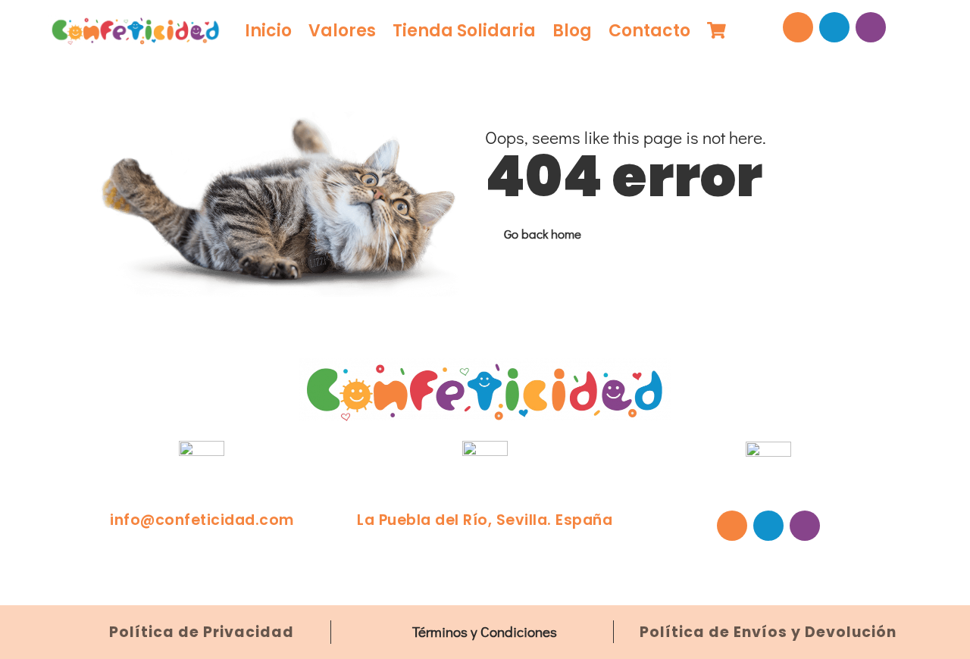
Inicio (268, 31)
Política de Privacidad (201, 632)
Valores (342, 31)
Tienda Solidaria (464, 31)
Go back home (542, 233)
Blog (572, 31)
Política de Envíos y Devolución (768, 632)
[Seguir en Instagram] (871, 27)
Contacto (649, 31)
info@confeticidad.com (202, 520)
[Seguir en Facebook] (798, 27)
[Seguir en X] (834, 27)
